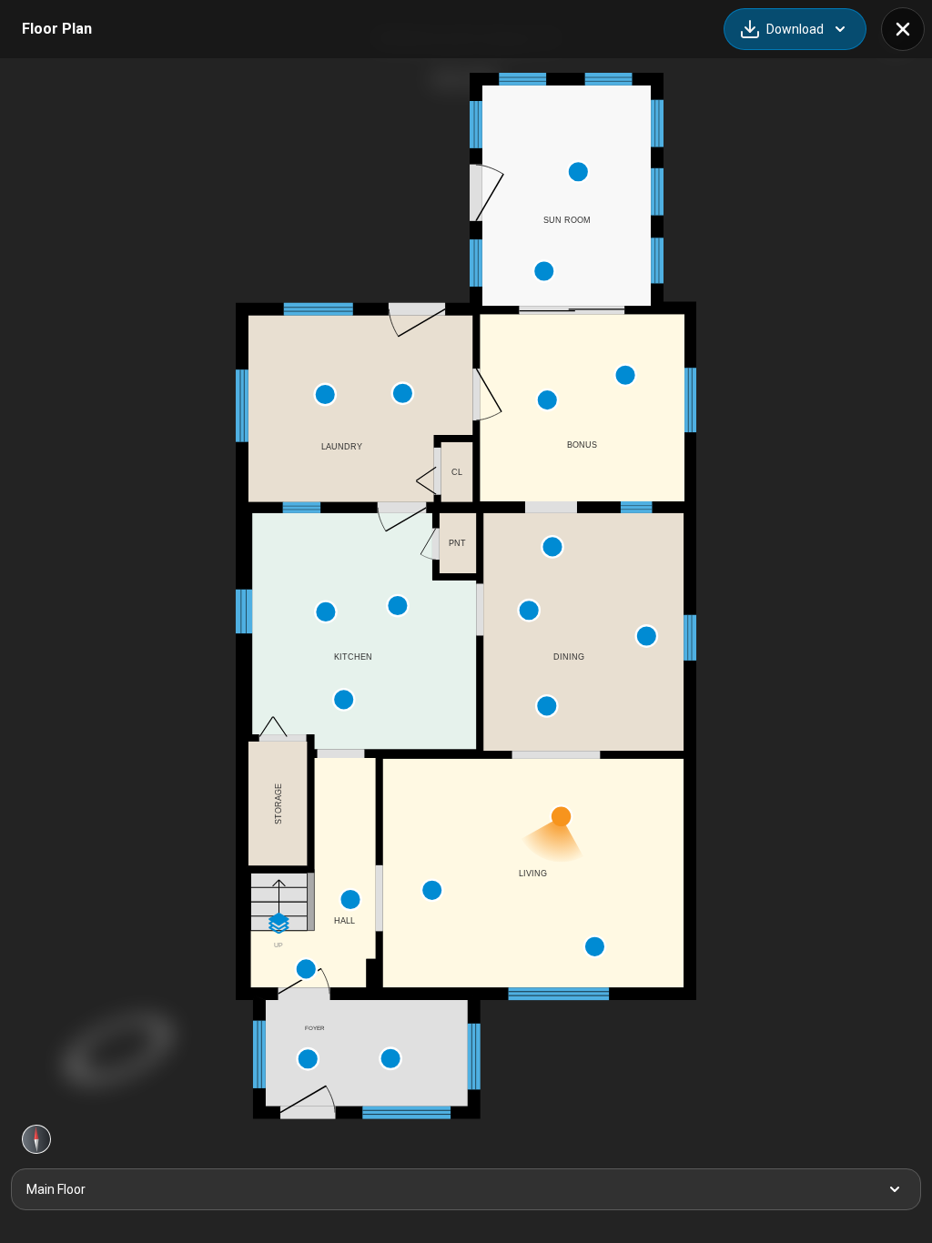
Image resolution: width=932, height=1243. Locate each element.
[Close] (903, 29)
